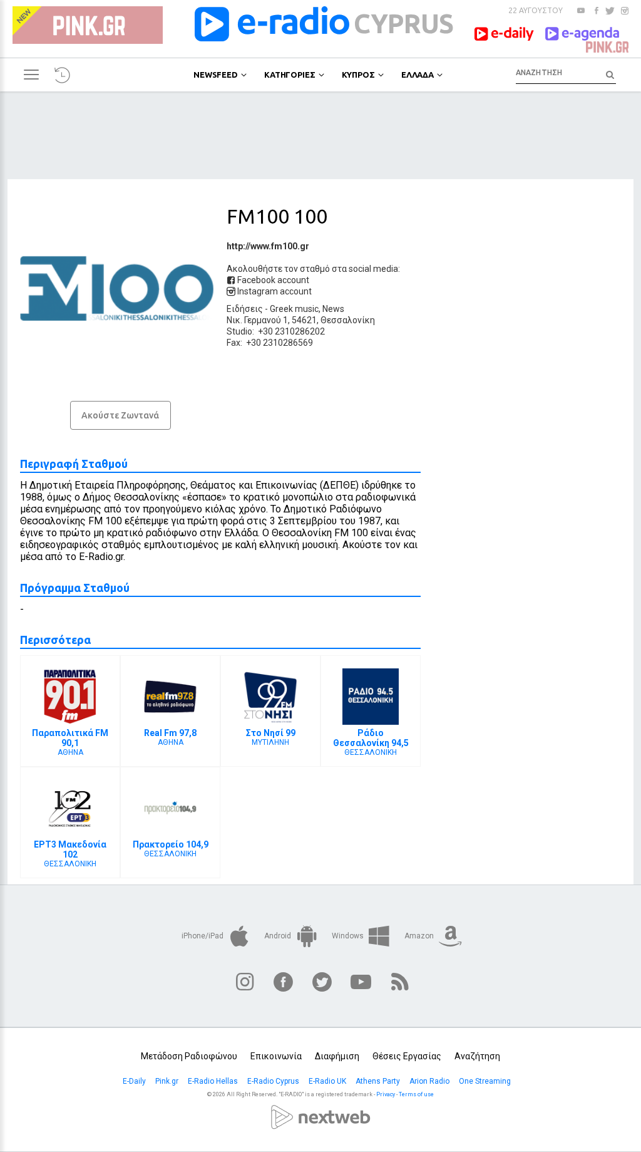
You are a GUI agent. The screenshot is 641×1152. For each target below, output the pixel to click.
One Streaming (486, 1081)
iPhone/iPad (203, 935)
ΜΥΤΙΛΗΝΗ (270, 737)
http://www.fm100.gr (268, 246)
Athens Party (379, 1081)
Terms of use (416, 1094)
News (333, 309)
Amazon (420, 935)
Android (278, 935)
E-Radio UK (328, 1081)
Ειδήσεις (245, 309)
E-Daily (135, 1081)
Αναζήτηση (477, 1056)
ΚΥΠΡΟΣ (358, 74)
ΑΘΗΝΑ (70, 742)
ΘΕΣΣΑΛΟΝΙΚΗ (371, 742)
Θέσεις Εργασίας (406, 1056)
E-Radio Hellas (214, 1081)
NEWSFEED (215, 74)
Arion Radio (430, 1081)
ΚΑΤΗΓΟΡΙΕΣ (289, 74)
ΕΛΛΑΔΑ (417, 74)
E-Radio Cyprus (274, 1081)
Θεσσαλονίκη (347, 320)
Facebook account (272, 280)
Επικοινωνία (276, 1056)
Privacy (385, 1094)
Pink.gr (167, 1081)
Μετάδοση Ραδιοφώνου (189, 1056)
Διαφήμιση (337, 1056)
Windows (349, 935)
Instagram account (273, 291)
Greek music (294, 309)
